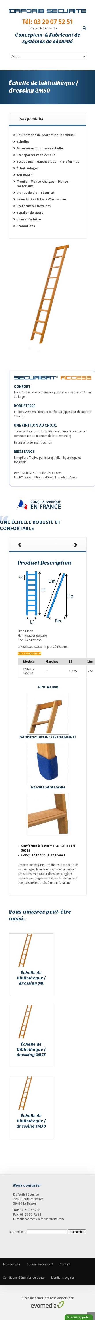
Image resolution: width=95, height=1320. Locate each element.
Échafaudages (27, 168)
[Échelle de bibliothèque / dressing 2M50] (47, 301)
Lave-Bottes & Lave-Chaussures (41, 199)
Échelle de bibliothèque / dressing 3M (31, 978)
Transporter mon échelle (36, 155)
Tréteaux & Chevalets (34, 206)
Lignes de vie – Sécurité (35, 192)
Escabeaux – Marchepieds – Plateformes (48, 161)
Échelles (23, 141)
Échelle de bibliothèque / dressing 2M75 (31, 1049)
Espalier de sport (30, 212)
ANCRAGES (24, 175)
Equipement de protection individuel (46, 135)
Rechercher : (17, 1231)
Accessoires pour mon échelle (40, 148)
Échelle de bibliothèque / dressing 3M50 (31, 1121)
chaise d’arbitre (29, 219)
